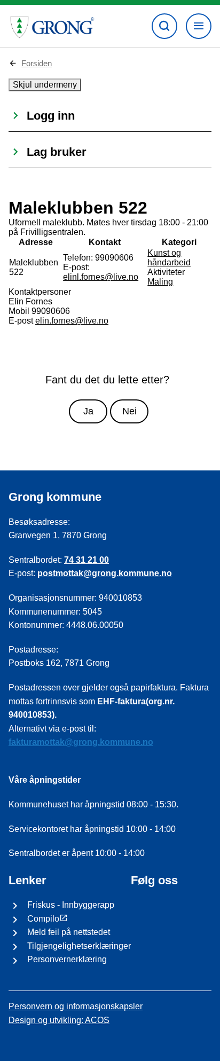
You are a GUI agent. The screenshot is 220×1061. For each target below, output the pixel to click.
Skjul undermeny (45, 84)
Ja (88, 411)
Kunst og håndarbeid (169, 257)
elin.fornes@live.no (71, 320)
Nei (129, 411)
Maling (160, 281)
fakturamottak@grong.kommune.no (81, 741)
